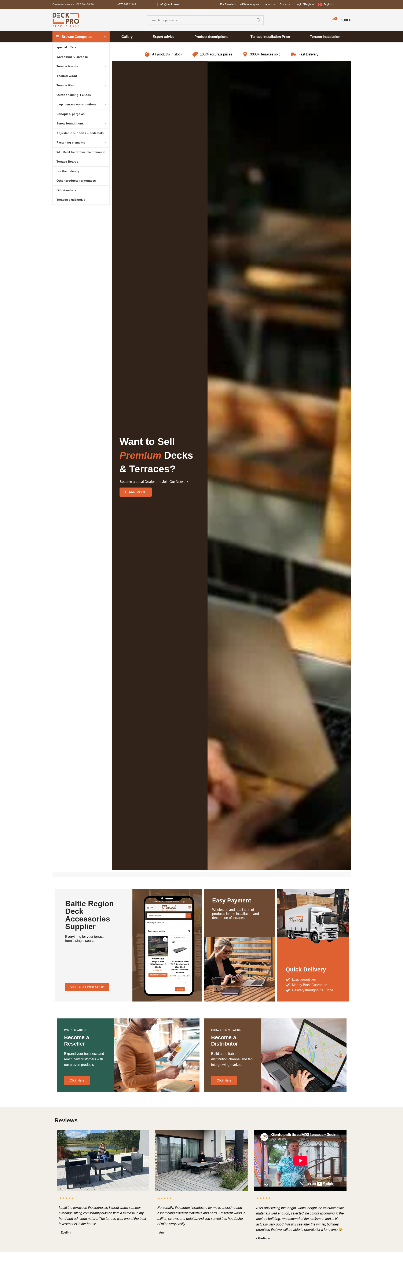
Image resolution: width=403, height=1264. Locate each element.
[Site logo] (65, 20)
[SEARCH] (259, 20)
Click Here (77, 1080)
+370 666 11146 (126, 4)
